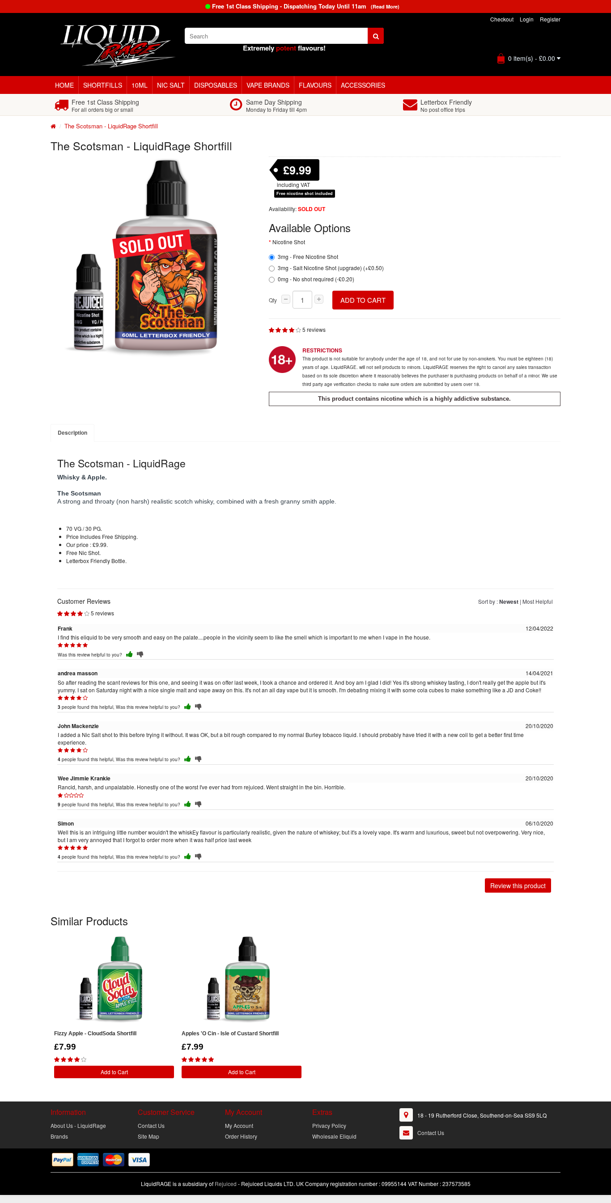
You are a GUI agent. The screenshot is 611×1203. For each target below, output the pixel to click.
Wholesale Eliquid (334, 1136)
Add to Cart (363, 300)
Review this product (518, 885)
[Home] (53, 126)
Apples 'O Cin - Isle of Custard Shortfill (230, 1033)
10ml (140, 84)
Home (64, 84)
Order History (241, 1136)
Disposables (215, 84)
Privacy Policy (329, 1125)
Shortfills (102, 84)
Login (527, 19)
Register (550, 19)
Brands (59, 1136)
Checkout (501, 19)
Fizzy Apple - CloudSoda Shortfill (95, 1033)
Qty (273, 300)
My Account (239, 1125)
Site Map (148, 1136)
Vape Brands (267, 84)
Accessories (363, 84)
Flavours (315, 84)
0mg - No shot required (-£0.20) (316, 279)
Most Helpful (537, 601)
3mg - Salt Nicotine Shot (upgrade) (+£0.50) (331, 267)
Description (72, 432)
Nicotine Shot (288, 242)
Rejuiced (226, 1183)
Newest (508, 601)
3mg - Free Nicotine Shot (308, 256)
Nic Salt (171, 84)
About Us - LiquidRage (78, 1125)
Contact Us (151, 1125)
